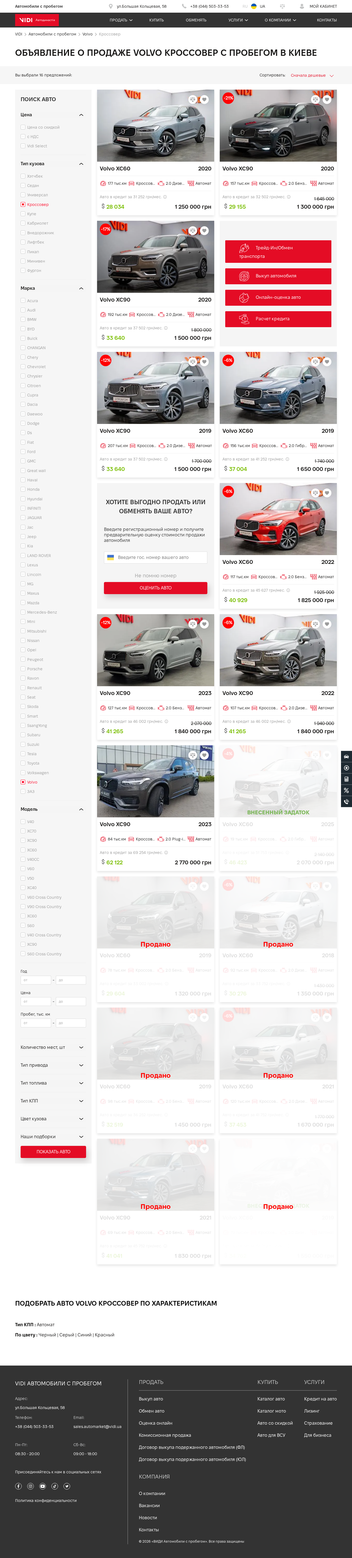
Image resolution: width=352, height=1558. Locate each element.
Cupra (32, 395)
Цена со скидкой (43, 127)
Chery (32, 357)
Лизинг (312, 1411)
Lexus (32, 565)
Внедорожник (40, 233)
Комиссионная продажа (165, 1435)
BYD (31, 329)
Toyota (33, 763)
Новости (148, 1517)
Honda (33, 489)
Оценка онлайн (155, 1423)
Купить (156, 20)
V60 (30, 869)
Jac (30, 527)
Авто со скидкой (275, 1423)
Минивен (36, 261)
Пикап (33, 252)
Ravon (33, 678)
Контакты (327, 20)
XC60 (32, 850)
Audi (31, 310)
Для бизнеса (317, 1435)
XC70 (31, 831)
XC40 (32, 888)
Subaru (33, 735)
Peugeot (35, 659)
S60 (30, 925)
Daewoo (35, 414)
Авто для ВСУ (271, 1435)
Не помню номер (156, 575)
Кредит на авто (320, 1399)
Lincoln (34, 574)
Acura (32, 301)
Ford (31, 452)
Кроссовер (38, 204)
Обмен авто (151, 1411)
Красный (104, 1335)
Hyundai (35, 499)
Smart (32, 716)
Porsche (35, 669)
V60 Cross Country (44, 897)
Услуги (236, 20)
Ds (29, 433)
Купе (31, 214)
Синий (85, 1335)
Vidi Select (37, 146)
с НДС (32, 136)
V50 (30, 878)
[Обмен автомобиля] (346, 767)
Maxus (33, 593)
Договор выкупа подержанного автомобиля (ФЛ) (192, 1447)
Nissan (33, 640)
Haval (32, 480)
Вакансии (149, 1505)
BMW (32, 319)
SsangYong (37, 725)
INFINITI (34, 508)
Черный (47, 1335)
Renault (34, 688)
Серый (66, 1335)
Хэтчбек (35, 176)
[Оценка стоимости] (346, 778)
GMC (31, 461)
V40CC (33, 859)
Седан (33, 185)
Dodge (33, 423)
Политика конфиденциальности (46, 1500)
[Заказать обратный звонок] (346, 801)
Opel (31, 650)
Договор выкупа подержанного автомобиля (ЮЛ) (192, 1459)
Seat (31, 697)
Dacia (32, 404)
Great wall (36, 470)
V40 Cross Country (44, 935)
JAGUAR (34, 517)
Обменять (196, 20)
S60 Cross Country (44, 954)
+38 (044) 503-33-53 (34, 1426)
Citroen (34, 386)
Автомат (45, 1324)
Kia (30, 546)
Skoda (32, 706)
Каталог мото (271, 1411)
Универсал (37, 195)
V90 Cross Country (44, 907)
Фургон (34, 270)
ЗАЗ (31, 791)
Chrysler (34, 376)
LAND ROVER (39, 555)
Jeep (31, 536)
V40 (30, 822)
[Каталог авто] (346, 756)
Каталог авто (271, 1399)
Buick (32, 338)
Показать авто (53, 1151)
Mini (31, 621)
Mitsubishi (36, 631)
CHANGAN (36, 348)
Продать (118, 20)
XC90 (32, 840)
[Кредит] (346, 790)
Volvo (32, 782)
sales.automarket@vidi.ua (97, 1426)
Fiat (30, 442)
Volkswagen (38, 773)
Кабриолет (37, 223)
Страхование (318, 1423)
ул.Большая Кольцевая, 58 (40, 1407)
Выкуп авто (151, 1399)
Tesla (32, 754)
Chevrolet (36, 367)
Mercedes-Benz (42, 612)
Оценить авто (156, 588)
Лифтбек (35, 242)
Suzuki (33, 744)
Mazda (33, 603)
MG (30, 584)
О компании (278, 20)
